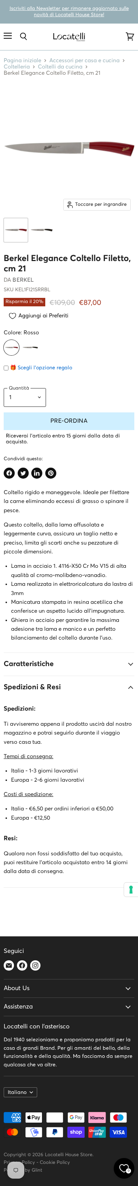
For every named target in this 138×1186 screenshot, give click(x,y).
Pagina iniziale (22, 60)
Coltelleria (17, 67)
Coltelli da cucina (60, 67)
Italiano (17, 1092)
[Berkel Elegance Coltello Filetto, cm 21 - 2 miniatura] (41, 230)
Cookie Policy (55, 1162)
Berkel (23, 280)
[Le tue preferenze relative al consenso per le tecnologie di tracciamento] (131, 890)
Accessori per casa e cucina (84, 60)
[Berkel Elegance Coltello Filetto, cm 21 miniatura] (16, 230)
